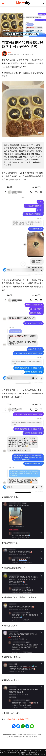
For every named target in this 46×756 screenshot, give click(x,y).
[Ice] (4, 53)
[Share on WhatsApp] (23, 726)
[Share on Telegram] (27, 726)
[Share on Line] (32, 726)
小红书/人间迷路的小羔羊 (18, 719)
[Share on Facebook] (14, 726)
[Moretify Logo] (23, 3)
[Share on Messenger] (18, 726)
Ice (9, 53)
